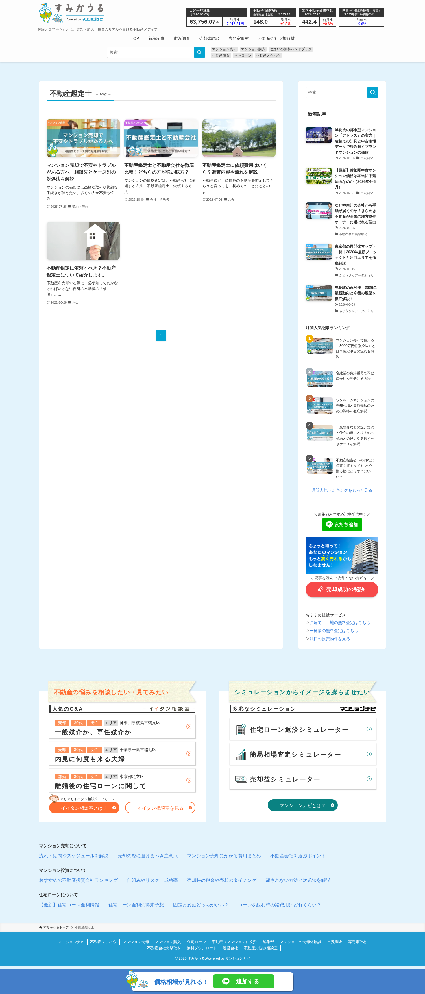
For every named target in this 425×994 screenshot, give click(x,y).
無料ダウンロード (202, 948)
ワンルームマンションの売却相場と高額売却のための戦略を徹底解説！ (355, 405)
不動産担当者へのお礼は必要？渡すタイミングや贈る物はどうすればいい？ (355, 468)
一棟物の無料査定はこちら (334, 630)
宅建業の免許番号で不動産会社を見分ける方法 (355, 376)
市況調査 (334, 942)
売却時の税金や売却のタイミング (221, 880)
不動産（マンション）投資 (234, 942)
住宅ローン (243, 55)
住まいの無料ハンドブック (291, 49)
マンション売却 (224, 49)
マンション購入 (253, 49)
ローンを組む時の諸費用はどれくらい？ (279, 904)
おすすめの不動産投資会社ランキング (78, 880)
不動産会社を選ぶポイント (298, 855)
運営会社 (230, 948)
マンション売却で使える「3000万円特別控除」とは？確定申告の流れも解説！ (355, 348)
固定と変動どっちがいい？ (201, 904)
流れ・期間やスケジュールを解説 (73, 855)
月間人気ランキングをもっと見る (342, 490)
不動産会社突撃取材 (164, 948)
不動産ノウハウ (268, 55)
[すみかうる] (98, 13)
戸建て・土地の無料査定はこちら (340, 622)
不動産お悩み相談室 (261, 948)
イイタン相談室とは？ (84, 808)
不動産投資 (221, 55)
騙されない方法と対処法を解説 (298, 880)
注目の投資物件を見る (330, 638)
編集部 (268, 942)
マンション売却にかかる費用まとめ (224, 855)
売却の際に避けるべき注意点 (148, 855)
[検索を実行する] (199, 52)
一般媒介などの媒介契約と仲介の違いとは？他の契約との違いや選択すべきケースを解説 (355, 435)
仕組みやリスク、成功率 (152, 880)
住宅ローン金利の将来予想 (136, 904)
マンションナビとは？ (303, 805)
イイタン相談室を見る (160, 808)
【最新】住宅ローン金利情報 (69, 904)
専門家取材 (357, 942)
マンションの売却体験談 (300, 942)
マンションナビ (71, 942)
